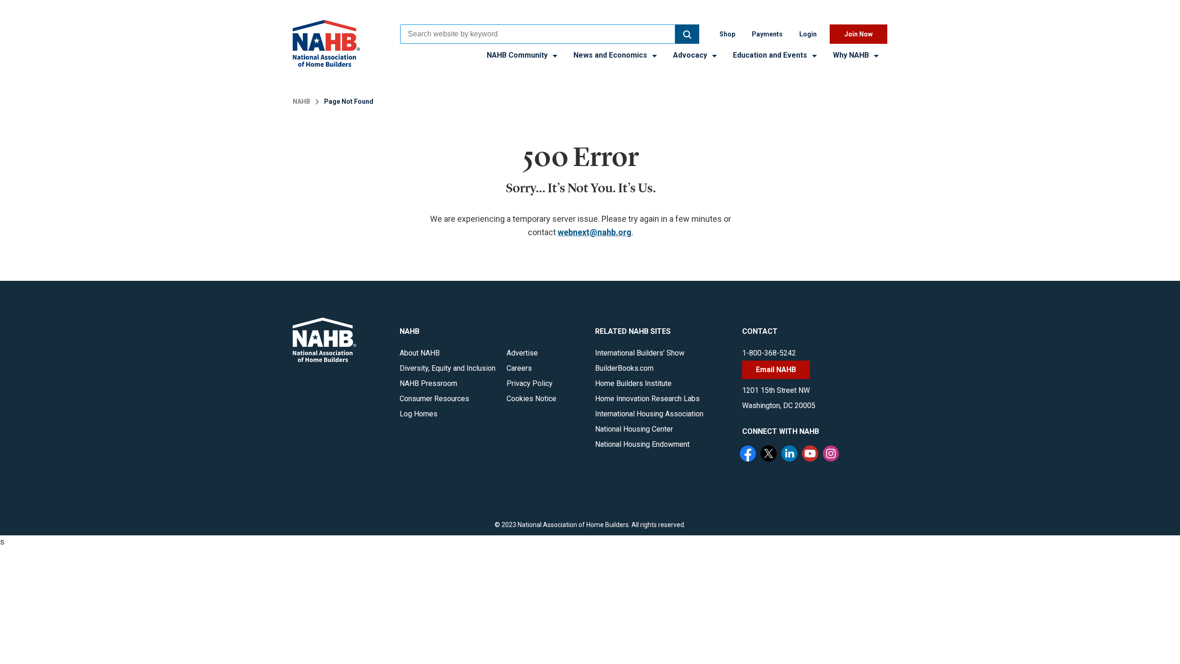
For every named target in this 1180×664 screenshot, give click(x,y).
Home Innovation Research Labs (647, 398)
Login (808, 34)
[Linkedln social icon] (790, 454)
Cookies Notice (531, 398)
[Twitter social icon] (770, 454)
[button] (687, 34)
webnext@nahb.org (594, 232)
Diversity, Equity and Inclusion (448, 368)
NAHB (301, 101)
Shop (727, 34)
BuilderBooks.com (624, 368)
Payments (767, 34)
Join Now (858, 34)
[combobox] (537, 34)
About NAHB (420, 353)
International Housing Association (649, 413)
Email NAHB (776, 369)
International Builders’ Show (639, 353)
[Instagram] (832, 454)
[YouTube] (811, 454)
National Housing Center (634, 429)
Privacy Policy (530, 383)
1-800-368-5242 (769, 353)
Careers (519, 368)
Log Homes (418, 413)
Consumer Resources (434, 398)
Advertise (522, 353)
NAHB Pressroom (428, 383)
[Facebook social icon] (749, 454)
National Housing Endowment (642, 444)
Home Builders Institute (633, 383)
